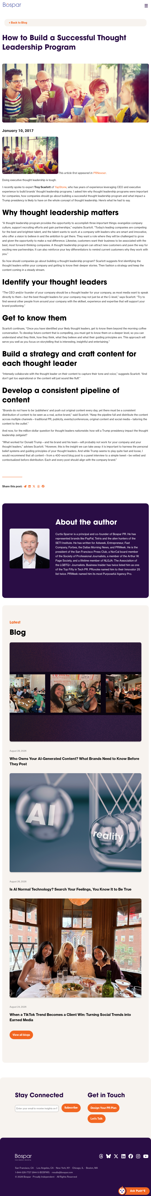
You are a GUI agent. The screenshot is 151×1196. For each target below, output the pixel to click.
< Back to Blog (18, 22)
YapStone (61, 187)
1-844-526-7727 (23, 1172)
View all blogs (21, 1035)
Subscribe (71, 1108)
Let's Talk (97, 1118)
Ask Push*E (137, 1191)
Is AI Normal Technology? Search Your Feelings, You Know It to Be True (70, 889)
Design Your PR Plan (103, 1108)
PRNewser (99, 173)
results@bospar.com (62, 1172)
